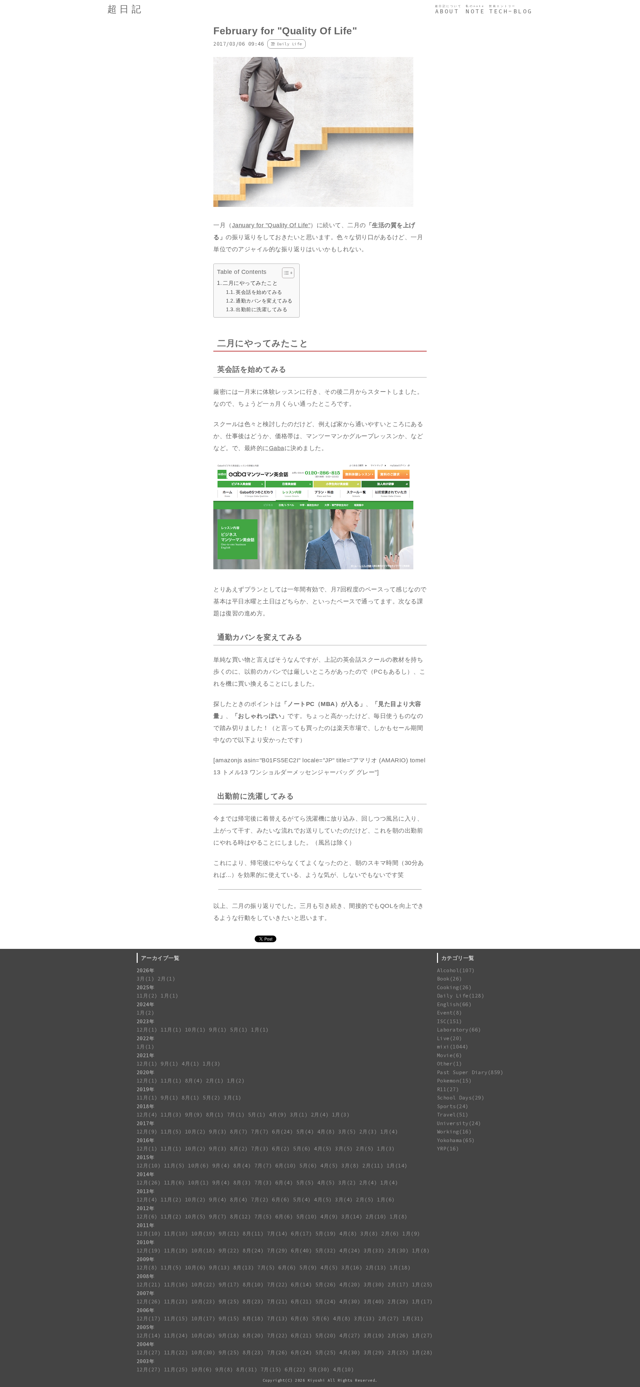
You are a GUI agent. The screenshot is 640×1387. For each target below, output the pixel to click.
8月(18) (253, 1318)
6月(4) (284, 1182)
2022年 (146, 1038)
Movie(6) (449, 1055)
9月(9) (194, 1114)
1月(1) (170, 996)
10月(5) (195, 1216)
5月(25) (325, 1352)
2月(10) (376, 1216)
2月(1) (167, 979)
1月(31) (412, 1318)
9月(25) (229, 1301)
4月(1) (191, 1063)
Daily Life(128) (461, 996)
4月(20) (349, 1284)
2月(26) (398, 1335)
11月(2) (147, 996)
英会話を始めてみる (259, 292)
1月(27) (422, 1335)
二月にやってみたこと (250, 283)
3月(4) (344, 1199)
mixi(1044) (453, 1046)
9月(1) (218, 1030)
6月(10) (285, 1165)
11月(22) (176, 1352)
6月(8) (300, 1318)
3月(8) (350, 1165)
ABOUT (447, 11)
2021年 (146, 1055)
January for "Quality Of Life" (271, 225)
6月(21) (301, 1301)
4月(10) (343, 1369)
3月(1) (146, 979)
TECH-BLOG (511, 11)
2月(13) (376, 1267)
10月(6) (198, 1165)
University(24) (459, 1123)
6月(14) (301, 1284)
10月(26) (203, 1335)
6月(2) (281, 1148)
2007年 (146, 1293)
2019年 (146, 1089)
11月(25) (176, 1369)
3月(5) (347, 1131)
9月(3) (218, 1131)
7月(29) (277, 1250)
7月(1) (236, 1114)
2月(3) (368, 1131)
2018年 (146, 1106)
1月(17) (422, 1301)
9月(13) (219, 1267)
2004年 (146, 1344)
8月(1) (191, 1097)
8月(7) (239, 1131)
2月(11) (372, 1165)
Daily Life (289, 43)
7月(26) (277, 1352)
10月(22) (203, 1284)
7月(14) (277, 1233)
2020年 (146, 1072)
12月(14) (149, 1335)
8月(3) (242, 1182)
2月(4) (320, 1114)
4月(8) (326, 1131)
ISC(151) (449, 1021)
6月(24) (282, 1131)
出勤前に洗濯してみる (261, 309)
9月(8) (224, 1369)
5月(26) (325, 1284)
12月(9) (147, 1131)
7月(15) (271, 1369)
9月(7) (218, 1216)
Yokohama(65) (456, 1140)
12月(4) (147, 1114)
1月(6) (386, 1199)
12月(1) (147, 1030)
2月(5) (365, 1148)
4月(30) (349, 1301)
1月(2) (146, 1013)
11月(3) (171, 1114)
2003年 (146, 1361)
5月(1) (239, 1030)
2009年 (146, 1259)
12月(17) (149, 1318)
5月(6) (302, 1148)
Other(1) (449, 1063)
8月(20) (253, 1335)
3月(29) (374, 1352)
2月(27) (388, 1318)
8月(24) (253, 1250)
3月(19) (374, 1335)
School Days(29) (461, 1097)
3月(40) (374, 1301)
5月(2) (212, 1097)
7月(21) (277, 1301)
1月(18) (400, 1267)
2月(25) (398, 1352)
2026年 (146, 970)
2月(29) (398, 1301)
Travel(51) (453, 1114)
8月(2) (239, 1148)
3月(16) (351, 1267)
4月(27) (349, 1335)
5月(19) (325, 1233)
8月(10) (253, 1284)
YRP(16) (448, 1148)
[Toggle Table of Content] (285, 273)
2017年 (146, 1123)
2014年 (146, 1174)
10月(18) (203, 1250)
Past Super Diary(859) (470, 1072)
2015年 (146, 1157)
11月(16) (176, 1284)
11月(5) (171, 1131)
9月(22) (229, 1250)
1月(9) (411, 1233)
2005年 (146, 1327)
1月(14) (397, 1165)
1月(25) (422, 1284)
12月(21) (149, 1284)
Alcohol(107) (456, 970)
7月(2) (260, 1199)
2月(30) (398, 1250)
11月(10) (176, 1233)
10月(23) (203, 1301)
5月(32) (325, 1250)
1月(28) (422, 1352)
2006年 (146, 1310)
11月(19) (176, 1250)
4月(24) (349, 1250)
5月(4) (305, 1131)
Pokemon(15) (454, 1080)
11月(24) (176, 1335)
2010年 (146, 1242)
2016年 (146, 1140)
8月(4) (194, 1080)
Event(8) (449, 1013)
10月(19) (203, 1233)
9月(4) (221, 1165)
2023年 (146, 1021)
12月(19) (149, 1250)
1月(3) (212, 1063)
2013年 (146, 1191)
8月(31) (246, 1369)
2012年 (146, 1208)
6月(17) (301, 1233)
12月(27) (149, 1352)
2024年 (146, 1004)
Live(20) (449, 1038)
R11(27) (448, 1089)
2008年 (146, 1276)
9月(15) (229, 1318)
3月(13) (364, 1318)
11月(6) (174, 1182)
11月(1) (171, 1030)
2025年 (146, 987)
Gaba (276, 448)
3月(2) (347, 1182)
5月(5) (305, 1182)
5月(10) (306, 1216)
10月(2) (195, 1131)
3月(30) (374, 1284)
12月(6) (147, 1216)
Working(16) (454, 1131)
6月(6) (281, 1199)
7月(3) (260, 1148)
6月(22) (295, 1369)
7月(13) (277, 1318)
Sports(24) (453, 1106)
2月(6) (390, 1233)
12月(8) (147, 1267)
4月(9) (278, 1114)
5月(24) (325, 1301)
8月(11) (253, 1233)
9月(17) (229, 1284)
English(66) (454, 1004)
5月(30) (319, 1369)
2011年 (146, 1225)
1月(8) (399, 1216)
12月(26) (149, 1182)
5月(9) (308, 1267)
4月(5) (323, 1148)
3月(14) (351, 1216)
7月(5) (263, 1216)
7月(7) (260, 1131)
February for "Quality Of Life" (285, 30)
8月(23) (253, 1301)
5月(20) (325, 1335)
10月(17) (203, 1318)
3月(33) (374, 1250)
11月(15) (176, 1318)
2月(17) (398, 1284)
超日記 (125, 9)
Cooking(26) (454, 987)
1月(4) (389, 1131)
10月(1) (195, 1030)
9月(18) (229, 1335)
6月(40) (301, 1250)
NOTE (475, 11)
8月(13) (243, 1267)
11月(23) (176, 1301)
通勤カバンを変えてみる (264, 301)
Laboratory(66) (459, 1030)
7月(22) (277, 1284)
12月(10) (149, 1165)
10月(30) (203, 1352)
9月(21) (229, 1233)
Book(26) (449, 979)
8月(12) (240, 1216)
